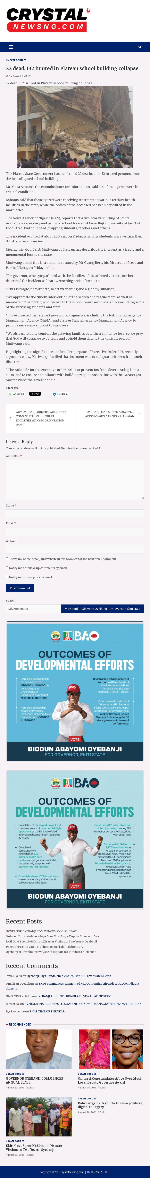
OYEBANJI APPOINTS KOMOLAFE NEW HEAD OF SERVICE (75, 996)
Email (11, 523)
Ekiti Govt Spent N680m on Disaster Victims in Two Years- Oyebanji (51, 941)
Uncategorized (16, 60)
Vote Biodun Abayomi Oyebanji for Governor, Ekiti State (102, 609)
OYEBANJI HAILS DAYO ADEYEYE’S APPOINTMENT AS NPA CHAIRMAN (109, 414)
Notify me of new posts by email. (31, 577)
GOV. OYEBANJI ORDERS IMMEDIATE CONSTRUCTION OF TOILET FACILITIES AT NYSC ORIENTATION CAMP (41, 418)
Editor (27, 75)
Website (11, 541)
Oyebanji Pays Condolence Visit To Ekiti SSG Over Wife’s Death (69, 976)
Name (11, 505)
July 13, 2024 (13, 75)
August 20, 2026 (87, 1087)
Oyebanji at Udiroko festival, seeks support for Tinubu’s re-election (51, 952)
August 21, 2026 (15, 1087)
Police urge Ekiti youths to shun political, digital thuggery (44, 947)
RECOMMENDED (20, 1024)
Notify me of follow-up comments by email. (38, 568)
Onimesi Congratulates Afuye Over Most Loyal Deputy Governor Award (54, 936)
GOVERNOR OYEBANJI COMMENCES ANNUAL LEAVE (41, 931)
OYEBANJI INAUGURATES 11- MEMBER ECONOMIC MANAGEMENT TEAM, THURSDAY (82, 1004)
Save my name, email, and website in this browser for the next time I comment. (64, 559)
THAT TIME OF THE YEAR (47, 1011)
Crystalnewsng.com (72, 1172)
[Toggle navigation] (11, 47)
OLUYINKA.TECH (99, 1172)
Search (10, 600)
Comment (14, 456)
